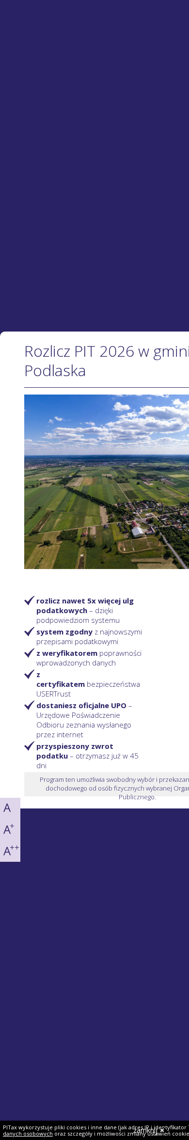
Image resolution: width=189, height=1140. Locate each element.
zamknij (145, 1130)
